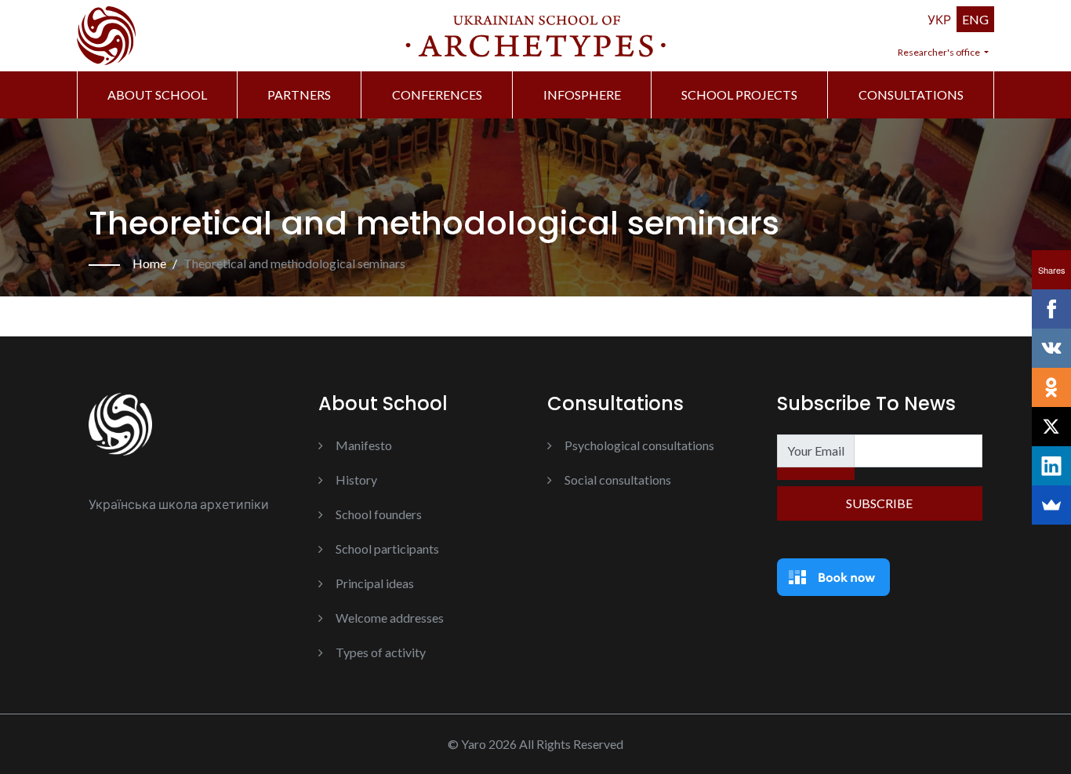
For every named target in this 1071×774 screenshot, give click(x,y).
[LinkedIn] (1051, 465)
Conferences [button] (437, 94)
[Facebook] (1051, 309)
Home (149, 263)
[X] (1051, 426)
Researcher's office (940, 52)
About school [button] (157, 94)
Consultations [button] (911, 94)
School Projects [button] (739, 94)
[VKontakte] (1051, 348)
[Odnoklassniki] (1051, 387)
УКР (939, 19)
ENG (975, 19)
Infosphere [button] (582, 94)
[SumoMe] (1051, 505)
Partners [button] (299, 94)
